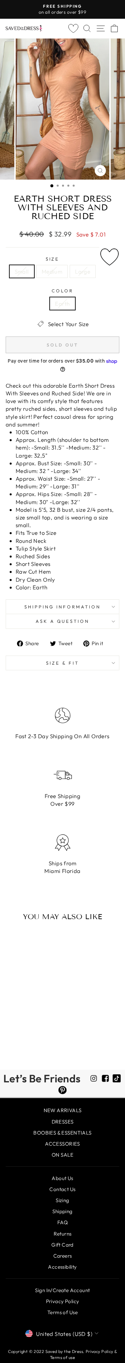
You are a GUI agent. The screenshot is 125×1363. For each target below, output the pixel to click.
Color (62, 290)
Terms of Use (62, 1312)
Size (53, 259)
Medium (52, 271)
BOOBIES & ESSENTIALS (62, 1133)
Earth (62, 303)
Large (82, 271)
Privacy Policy (62, 1301)
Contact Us (62, 1189)
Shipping (62, 1211)
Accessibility (62, 1267)
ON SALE (62, 1155)
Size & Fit (62, 663)
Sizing (62, 1200)
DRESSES (63, 1121)
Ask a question (63, 621)
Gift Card (62, 1245)
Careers (62, 1256)
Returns (63, 1234)
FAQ (62, 1222)
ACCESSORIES (62, 1144)
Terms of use (62, 1357)
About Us (62, 1178)
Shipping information (62, 606)
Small (22, 271)
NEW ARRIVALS (63, 1110)
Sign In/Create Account (62, 1290)
